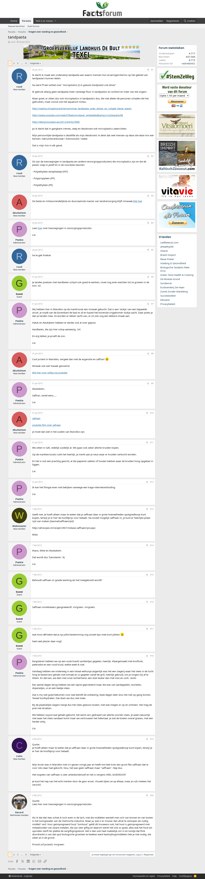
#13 (152, 509)
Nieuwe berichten (16, 26)
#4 (152, 223)
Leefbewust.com (169, 242)
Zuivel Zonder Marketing (174, 291)
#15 (152, 574)
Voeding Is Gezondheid (173, 263)
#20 (152, 795)
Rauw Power (167, 259)
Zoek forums (33, 26)
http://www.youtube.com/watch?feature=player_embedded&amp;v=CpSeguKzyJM (77, 115)
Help (174, 876)
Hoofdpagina (185, 876)
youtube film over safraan (46, 425)
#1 (152, 69)
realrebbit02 (188, 63)
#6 (152, 276)
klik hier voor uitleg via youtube (49, 372)
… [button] (22, 63)
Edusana (165, 299)
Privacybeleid (167, 304)
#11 (152, 442)
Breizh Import (168, 254)
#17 (152, 628)
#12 (152, 482)
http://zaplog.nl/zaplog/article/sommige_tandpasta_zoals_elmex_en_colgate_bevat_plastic (82, 108)
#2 (152, 156)
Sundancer (166, 283)
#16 (152, 601)
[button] (55, 21)
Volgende (34, 63)
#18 (152, 655)
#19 (152, 739)
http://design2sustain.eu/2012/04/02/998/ (56, 121)
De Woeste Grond (170, 279)
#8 (152, 353)
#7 (152, 303)
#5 (152, 249)
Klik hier (137, 201)
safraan (36, 418)
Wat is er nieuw (44, 20)
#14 (152, 545)
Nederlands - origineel (21, 876)
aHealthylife (166, 246)
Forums (26, 20)
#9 (152, 383)
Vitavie (164, 250)
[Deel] (148, 70)
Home (13, 20)
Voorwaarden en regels (144, 876)
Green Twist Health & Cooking (176, 274)
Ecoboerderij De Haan (172, 287)
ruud (13, 41)
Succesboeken (168, 295)
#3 (152, 195)
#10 (152, 413)
